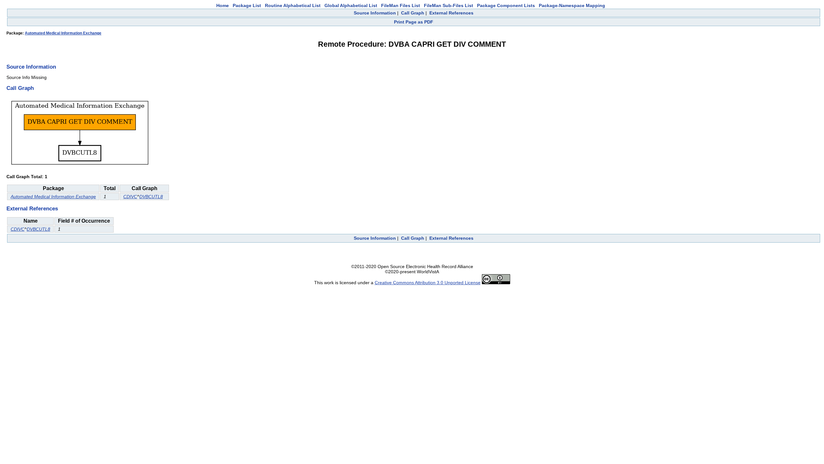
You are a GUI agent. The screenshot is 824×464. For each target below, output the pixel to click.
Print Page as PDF (413, 21)
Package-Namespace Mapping (572, 5)
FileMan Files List (400, 5)
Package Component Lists (506, 5)
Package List (247, 5)
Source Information (375, 12)
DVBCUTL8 (151, 196)
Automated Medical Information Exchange (63, 33)
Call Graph (412, 12)
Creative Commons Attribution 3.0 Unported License (428, 282)
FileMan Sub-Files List (448, 5)
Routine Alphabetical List (293, 5)
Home (222, 5)
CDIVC (130, 196)
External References (451, 12)
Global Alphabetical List (350, 5)
